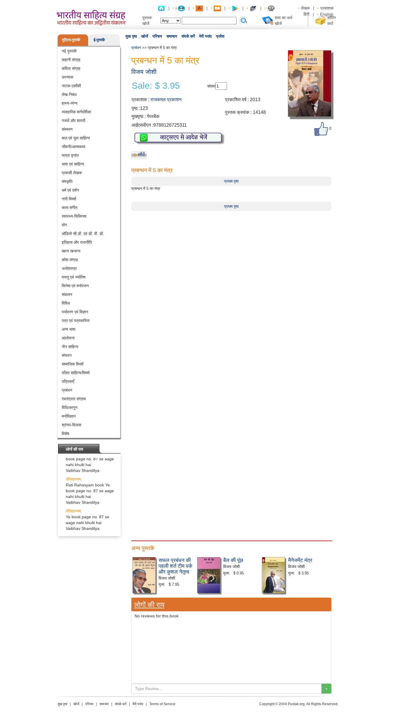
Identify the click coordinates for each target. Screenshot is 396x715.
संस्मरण (67, 129)
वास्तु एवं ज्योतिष (74, 277)
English (326, 14)
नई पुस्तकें (69, 51)
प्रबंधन (67, 390)
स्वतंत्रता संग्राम (74, 398)
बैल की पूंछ (233, 559)
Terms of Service (162, 704)
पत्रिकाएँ (68, 381)
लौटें (141, 154)
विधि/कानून (69, 407)
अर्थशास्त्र (69, 268)
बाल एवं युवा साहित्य (76, 138)
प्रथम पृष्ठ (231, 181)
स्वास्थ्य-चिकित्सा (74, 216)
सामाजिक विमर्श (72, 364)
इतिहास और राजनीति (77, 242)
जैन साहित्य (70, 346)
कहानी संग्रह (71, 59)
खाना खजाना (71, 251)
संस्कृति (67, 181)
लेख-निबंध (69, 94)
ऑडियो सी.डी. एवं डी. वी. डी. (83, 233)
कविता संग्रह (71, 68)
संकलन (67, 294)
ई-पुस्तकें (99, 40)
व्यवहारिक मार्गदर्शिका (76, 112)
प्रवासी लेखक (72, 172)
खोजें (144, 36)
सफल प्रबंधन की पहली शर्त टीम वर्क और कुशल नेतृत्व (175, 565)
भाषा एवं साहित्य (73, 164)
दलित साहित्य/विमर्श (76, 372)
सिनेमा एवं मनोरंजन (75, 285)
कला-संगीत (69, 207)
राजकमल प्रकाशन (165, 99)
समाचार (171, 36)
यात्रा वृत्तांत (70, 155)
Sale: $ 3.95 (156, 86)
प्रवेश (220, 36)
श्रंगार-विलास (71, 425)
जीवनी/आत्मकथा (73, 146)
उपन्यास (67, 77)
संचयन (67, 355)
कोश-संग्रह (70, 259)
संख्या (211, 86)
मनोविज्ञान (69, 416)
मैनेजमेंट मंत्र (300, 559)
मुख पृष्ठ (131, 36)
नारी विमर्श (69, 199)
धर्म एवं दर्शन (70, 190)
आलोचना (68, 338)
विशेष (65, 433)
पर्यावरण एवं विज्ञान (75, 312)
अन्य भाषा (68, 329)
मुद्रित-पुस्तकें (71, 40)
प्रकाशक (326, 8)
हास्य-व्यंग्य (69, 103)
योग (64, 225)
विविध (66, 303)
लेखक (305, 8)
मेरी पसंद (205, 36)
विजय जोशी (144, 71)
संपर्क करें (188, 36)
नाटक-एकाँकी (71, 85)
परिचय (157, 36)
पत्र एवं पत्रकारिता (76, 320)
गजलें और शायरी (73, 120)
